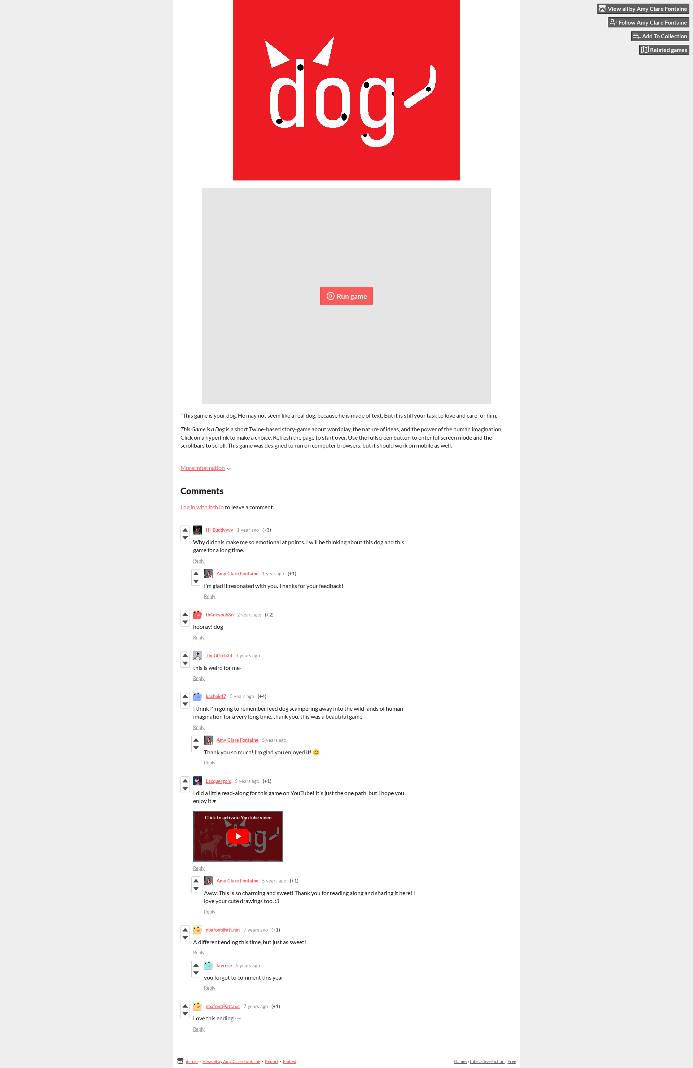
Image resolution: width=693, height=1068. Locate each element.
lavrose (224, 965)
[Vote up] (185, 530)
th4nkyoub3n (220, 615)
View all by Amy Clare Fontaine (231, 1061)
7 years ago (256, 930)
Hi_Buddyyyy (219, 530)
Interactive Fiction (487, 1061)
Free (511, 1061)
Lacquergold (218, 781)
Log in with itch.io (202, 507)
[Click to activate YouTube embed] (238, 836)
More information (202, 467)
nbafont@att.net (223, 930)
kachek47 (216, 696)
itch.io (192, 1061)
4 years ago (248, 655)
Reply (199, 561)
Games (460, 1061)
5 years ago (242, 696)
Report (271, 1061)
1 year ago (248, 530)
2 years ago (249, 615)
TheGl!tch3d (219, 655)
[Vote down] (185, 538)
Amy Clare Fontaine (237, 573)
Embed (289, 1061)
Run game (352, 296)
